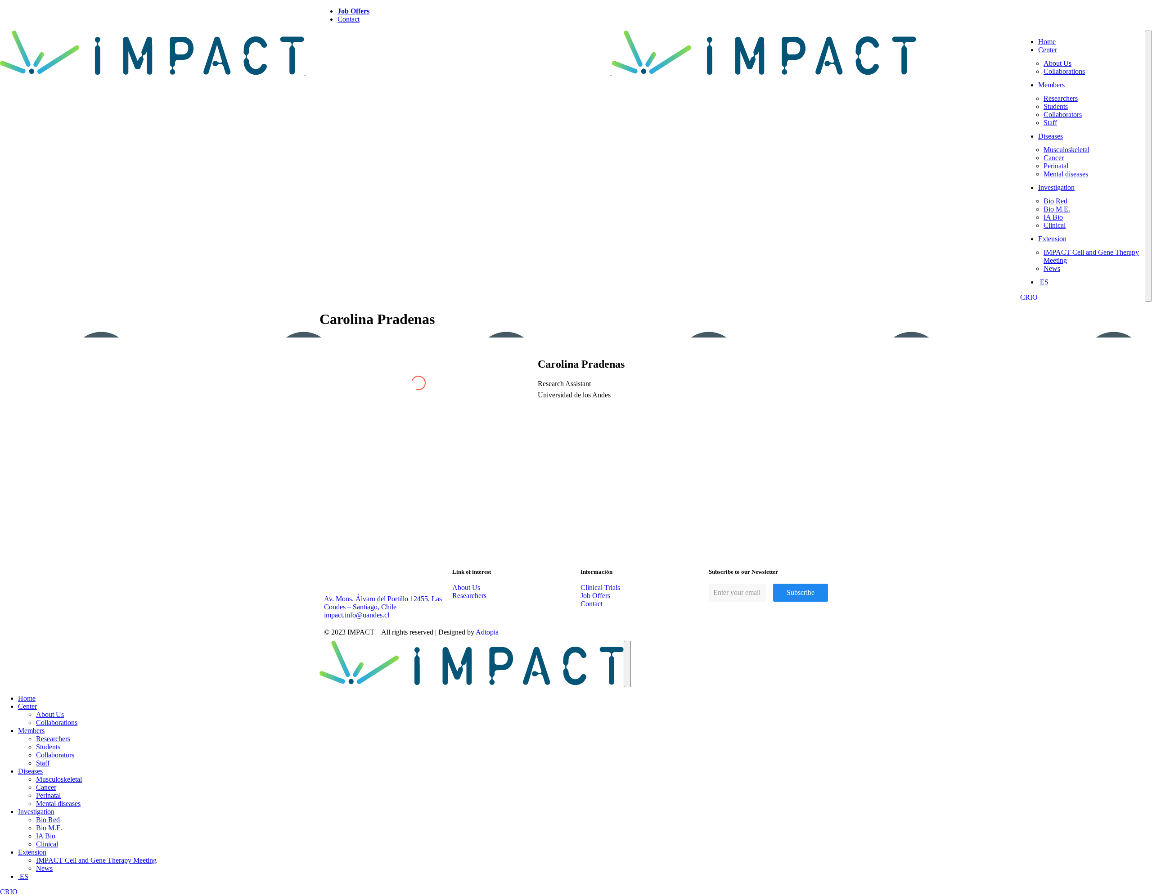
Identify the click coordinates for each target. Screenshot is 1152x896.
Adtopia (487, 632)
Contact (349, 19)
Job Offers (353, 11)
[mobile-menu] (1148, 166)
